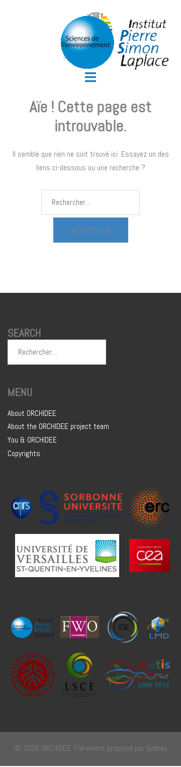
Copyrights (24, 453)
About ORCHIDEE (32, 413)
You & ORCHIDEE (32, 439)
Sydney (156, 748)
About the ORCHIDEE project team (58, 426)
